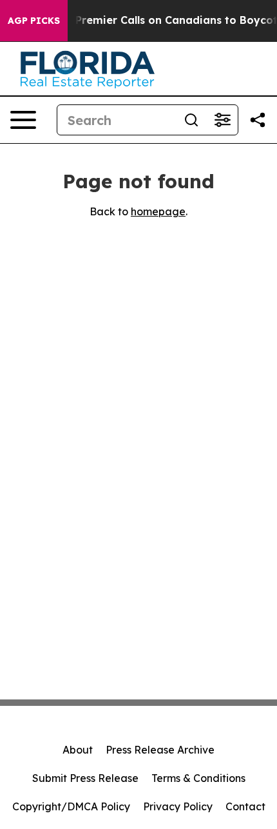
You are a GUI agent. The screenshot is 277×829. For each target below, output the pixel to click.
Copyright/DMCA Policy (71, 806)
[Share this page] (258, 120)
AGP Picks (34, 20)
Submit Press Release (85, 778)
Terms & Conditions (198, 778)
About (77, 749)
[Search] (191, 120)
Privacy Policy (178, 806)
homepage (158, 211)
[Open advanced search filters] (222, 120)
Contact (245, 806)
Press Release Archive (160, 749)
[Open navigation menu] (23, 120)
